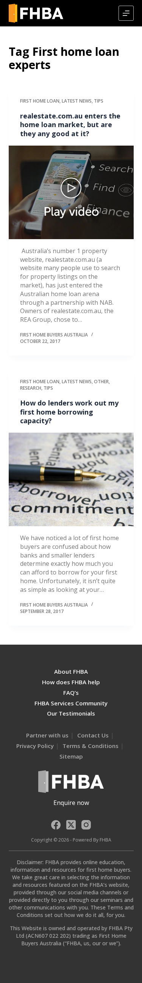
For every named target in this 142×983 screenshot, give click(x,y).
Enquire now (71, 803)
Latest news (77, 101)
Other (101, 381)
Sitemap (71, 756)
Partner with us (47, 735)
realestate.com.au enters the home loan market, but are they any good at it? (70, 124)
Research (30, 388)
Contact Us (93, 735)
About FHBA (71, 671)
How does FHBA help (71, 682)
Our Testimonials (71, 713)
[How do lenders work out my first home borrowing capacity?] (71, 479)
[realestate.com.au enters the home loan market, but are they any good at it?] (71, 192)
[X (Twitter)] (71, 824)
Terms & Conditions (90, 746)
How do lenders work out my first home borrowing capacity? (69, 411)
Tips (98, 101)
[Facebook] (56, 824)
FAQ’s (71, 692)
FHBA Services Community (71, 703)
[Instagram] (86, 824)
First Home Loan (39, 101)
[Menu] (126, 13)
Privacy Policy (35, 746)
